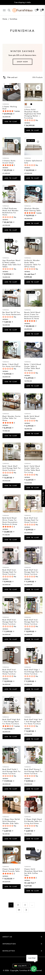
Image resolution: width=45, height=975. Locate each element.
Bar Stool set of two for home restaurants (11, 313)
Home (4, 19)
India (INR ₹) (22, 966)
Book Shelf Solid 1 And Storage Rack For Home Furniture (11, 771)
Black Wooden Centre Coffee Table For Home (11, 418)
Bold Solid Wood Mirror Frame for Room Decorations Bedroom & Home (10, 521)
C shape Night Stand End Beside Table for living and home (33, 821)
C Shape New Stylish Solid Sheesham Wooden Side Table (11, 821)
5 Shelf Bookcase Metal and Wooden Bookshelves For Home (10, 211)
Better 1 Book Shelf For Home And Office (11, 365)
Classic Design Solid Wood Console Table (11, 870)
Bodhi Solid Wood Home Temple (31, 417)
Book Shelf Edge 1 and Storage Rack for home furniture (33, 672)
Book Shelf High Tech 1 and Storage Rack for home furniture (33, 722)
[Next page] (26, 909)
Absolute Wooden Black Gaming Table (32, 209)
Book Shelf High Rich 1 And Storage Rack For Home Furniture (11, 722)
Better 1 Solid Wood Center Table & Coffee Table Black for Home (32, 367)
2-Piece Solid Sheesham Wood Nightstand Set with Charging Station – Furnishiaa (32, 114)
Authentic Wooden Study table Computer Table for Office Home (32, 263)
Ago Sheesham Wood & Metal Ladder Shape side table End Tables (11, 263)
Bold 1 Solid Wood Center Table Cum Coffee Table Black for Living (32, 469)
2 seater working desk (9, 108)
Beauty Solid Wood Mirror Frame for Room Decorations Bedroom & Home (32, 315)
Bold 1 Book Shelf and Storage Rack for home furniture (11, 468)
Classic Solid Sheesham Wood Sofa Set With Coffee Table (33, 872)
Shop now (22, 62)
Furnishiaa (5, 104)
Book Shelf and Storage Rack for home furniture (31, 520)
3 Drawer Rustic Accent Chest (9, 162)
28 (19, 910)
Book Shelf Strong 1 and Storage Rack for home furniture (33, 771)
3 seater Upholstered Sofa (33, 162)
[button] (8, 111)
